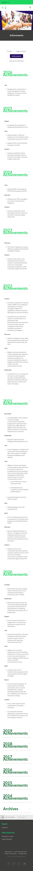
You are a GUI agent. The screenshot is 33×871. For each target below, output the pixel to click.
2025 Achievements (15, 109)
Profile (9, 51)
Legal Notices (9, 851)
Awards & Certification (16, 61)
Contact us (5, 827)
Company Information (8, 817)
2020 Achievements (15, 573)
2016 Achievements (15, 770)
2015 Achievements (15, 783)
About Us (4, 2)
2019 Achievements (15, 731)
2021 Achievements (15, 402)
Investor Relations (7, 839)
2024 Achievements (15, 173)
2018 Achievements (15, 744)
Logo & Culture (21, 51)
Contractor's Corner (7, 836)
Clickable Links (22, 853)
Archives (10, 808)
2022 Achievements (15, 287)
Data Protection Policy (20, 851)
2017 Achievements (15, 757)
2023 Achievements (15, 231)
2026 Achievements (15, 73)
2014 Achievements (15, 796)
